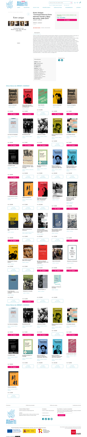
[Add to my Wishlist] (28, 14)
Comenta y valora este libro (45, 27)
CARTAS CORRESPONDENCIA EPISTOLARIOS (39, 78)
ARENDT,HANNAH (69, 203)
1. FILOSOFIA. (21, 12)
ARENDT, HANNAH (25, 108)
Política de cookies (53, 405)
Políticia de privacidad (30, 405)
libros (18, 7)
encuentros (26, 7)
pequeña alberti (46, 7)
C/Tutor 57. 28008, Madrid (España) (48, 410)
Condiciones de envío (77, 405)
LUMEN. (34, 24)
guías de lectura (58, 7)
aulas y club (36, 7)
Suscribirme (61, 415)
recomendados (69, 7)
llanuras (78, 7)
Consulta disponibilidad (42, 113)
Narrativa (41, 73)
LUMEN (39, 61)
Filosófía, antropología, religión (14, 12)
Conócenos (8, 405)
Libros (9, 12)
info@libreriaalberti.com (46, 415)
